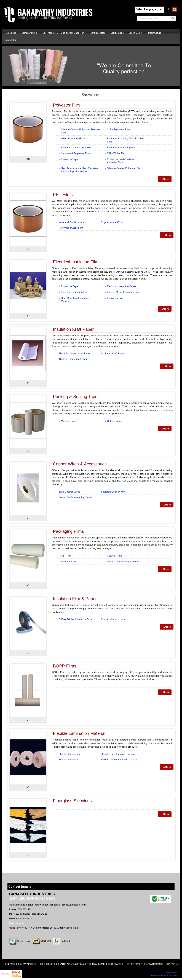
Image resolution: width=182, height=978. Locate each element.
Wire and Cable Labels (71, 222)
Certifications (117, 33)
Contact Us (10, 40)
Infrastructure (154, 33)
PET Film (66, 555)
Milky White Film (116, 153)
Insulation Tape (69, 159)
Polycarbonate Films (111, 222)
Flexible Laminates (69, 754)
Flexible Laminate (69, 759)
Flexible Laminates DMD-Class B (118, 759)
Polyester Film (66, 105)
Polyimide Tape (69, 286)
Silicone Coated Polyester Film (124, 168)
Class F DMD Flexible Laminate (118, 754)
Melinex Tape (68, 421)
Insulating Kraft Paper (112, 353)
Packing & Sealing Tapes (76, 396)
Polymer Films (69, 561)
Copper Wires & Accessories (80, 464)
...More (165, 179)
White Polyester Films (73, 138)
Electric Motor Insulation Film (123, 292)
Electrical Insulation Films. (77, 261)
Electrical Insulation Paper (121, 286)
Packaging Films (68, 531)
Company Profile (29, 33)
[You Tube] (174, 11)
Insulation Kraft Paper (73, 329)
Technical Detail (97, 33)
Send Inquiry (16, 923)
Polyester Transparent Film (76, 147)
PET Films (63, 194)
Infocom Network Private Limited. (164, 975)
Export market (135, 33)
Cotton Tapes (114, 421)
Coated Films (114, 555)
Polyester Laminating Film (121, 147)
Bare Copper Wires (69, 491)
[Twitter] (169, 11)
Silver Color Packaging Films (123, 561)
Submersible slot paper (113, 619)
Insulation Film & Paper (75, 598)
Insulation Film (115, 298)
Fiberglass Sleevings (72, 800)
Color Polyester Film (118, 129)
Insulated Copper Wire (113, 491)
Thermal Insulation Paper (73, 358)
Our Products (49, 33)
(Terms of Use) (172, 972)
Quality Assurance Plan (72, 33)
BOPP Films (64, 666)
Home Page (10, 33)
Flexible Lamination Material (79, 733)
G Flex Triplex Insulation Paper (76, 619)
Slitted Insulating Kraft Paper (75, 353)
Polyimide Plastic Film (71, 227)
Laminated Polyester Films (76, 153)
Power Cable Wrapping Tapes (75, 497)
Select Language (146, 9)
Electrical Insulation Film (74, 292)
